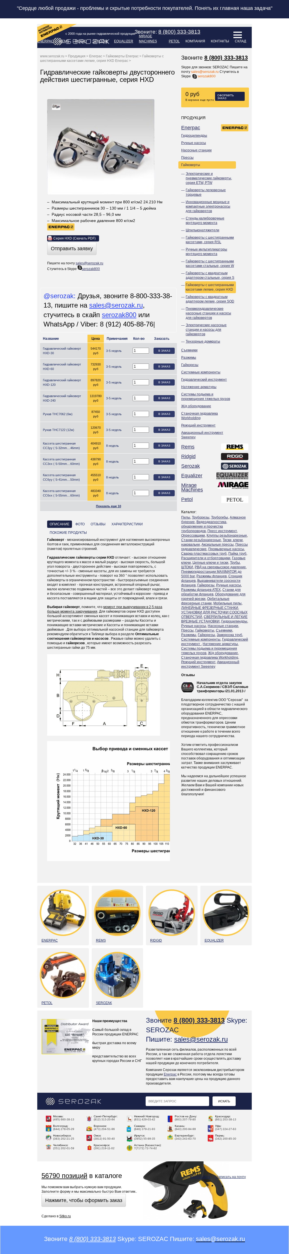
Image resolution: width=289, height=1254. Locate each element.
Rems (187, 447)
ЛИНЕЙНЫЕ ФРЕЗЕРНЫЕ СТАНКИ (209, 608)
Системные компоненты (200, 372)
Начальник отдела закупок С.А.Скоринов (219, 685)
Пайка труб (237, 554)
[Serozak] (235, 467)
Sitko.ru (65, 1216)
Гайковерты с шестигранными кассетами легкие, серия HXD (210, 287)
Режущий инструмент (198, 425)
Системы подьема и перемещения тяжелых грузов (205, 396)
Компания (195, 41)
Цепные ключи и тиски (210, 563)
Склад (240, 41)
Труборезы (200, 517)
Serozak (100, 41)
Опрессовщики (193, 535)
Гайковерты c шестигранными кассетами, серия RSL (210, 240)
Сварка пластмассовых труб (204, 554)
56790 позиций (64, 1175)
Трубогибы (219, 517)
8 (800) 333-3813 (226, 58)
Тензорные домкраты (203, 341)
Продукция (77, 56)
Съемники (189, 350)
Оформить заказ (225, 97)
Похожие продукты (68, 533)
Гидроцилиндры (194, 136)
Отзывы (188, 675)
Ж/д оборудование (196, 406)
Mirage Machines (148, 38)
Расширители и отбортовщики (205, 558)
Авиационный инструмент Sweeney (202, 435)
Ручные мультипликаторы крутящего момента (206, 251)
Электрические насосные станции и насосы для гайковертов (206, 329)
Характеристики (127, 524)
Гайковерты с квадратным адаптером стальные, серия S (210, 275)
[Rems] (235, 447)
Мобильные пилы (227, 603)
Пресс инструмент (222, 531)
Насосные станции (196, 150)
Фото (80, 524)
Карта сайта (200, 1177)
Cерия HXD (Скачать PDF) (74, 238)
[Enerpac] (235, 128)
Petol (174, 41)
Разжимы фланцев (211, 576)
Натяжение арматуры (198, 387)
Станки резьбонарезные (201, 540)
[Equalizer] (232, 476)
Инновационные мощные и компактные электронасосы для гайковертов (208, 206)
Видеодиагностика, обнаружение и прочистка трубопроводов (204, 526)
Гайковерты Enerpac (122, 56)
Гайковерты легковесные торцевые (206, 192)
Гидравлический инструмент (204, 380)
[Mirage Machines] (233, 488)
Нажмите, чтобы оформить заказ (83, 1200)
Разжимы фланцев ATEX (201, 590)
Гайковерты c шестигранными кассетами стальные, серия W (210, 263)
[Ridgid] (235, 457)
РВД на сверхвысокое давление (220, 567)
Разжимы (188, 358)
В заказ (164, 350)
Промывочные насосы (226, 549)
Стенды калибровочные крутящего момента (205, 220)
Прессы (187, 158)
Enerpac (190, 127)
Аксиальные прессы (218, 545)
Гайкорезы (189, 365)
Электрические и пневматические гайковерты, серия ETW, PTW (209, 178)
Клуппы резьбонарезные (227, 535)
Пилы (185, 517)
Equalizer (123, 41)
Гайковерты (190, 165)
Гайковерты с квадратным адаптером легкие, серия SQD (210, 299)
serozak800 (207, 76)
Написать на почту (231, 1177)
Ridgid (81, 41)
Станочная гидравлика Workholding (199, 416)
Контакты (220, 41)
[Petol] (235, 500)
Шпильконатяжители (202, 230)
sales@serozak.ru (205, 72)
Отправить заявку (72, 248)
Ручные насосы (193, 143)
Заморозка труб (229, 635)
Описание (59, 524)
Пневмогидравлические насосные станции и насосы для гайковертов (208, 313)
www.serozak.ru (52, 56)
